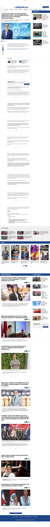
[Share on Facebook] (2, 47)
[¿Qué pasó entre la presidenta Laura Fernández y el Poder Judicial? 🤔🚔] (44, 252)
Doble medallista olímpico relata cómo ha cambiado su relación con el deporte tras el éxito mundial (44, 232)
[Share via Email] (2, 52)
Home (2, 11)
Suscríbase (35, 516)
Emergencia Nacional (17, 121)
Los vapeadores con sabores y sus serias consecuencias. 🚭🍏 (34, 262)
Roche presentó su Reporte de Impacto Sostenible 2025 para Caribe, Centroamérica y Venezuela (5, 262)
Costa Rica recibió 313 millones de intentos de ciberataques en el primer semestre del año (11, 232)
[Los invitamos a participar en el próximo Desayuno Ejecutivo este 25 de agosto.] (25, 252)
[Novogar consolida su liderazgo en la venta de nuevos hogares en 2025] (37, 286)
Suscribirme (26, 84)
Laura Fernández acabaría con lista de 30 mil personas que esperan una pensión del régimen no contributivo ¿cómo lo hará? (45, 18)
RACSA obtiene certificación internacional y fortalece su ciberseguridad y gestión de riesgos (45, 34)
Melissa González (4, 319)
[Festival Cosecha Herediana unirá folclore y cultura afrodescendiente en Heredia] (20, 61)
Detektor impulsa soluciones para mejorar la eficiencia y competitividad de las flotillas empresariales (44, 311)
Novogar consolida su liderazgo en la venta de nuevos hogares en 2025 (44, 287)
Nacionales (4, 11)
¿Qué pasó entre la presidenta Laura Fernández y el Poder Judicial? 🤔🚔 (44, 262)
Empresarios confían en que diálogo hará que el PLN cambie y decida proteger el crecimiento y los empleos (15, 384)
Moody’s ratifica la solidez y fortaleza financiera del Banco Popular (45, 26)
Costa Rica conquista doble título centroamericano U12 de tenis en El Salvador (28, 237)
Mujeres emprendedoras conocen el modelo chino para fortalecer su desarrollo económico (14, 316)
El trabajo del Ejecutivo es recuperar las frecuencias (14, 127)
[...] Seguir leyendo (16, 306)
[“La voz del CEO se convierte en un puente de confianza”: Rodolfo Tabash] (37, 318)
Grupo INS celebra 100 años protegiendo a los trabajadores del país (45, 43)
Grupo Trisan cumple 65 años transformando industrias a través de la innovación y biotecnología (44, 280)
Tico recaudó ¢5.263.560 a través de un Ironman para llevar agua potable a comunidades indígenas (28, 232)
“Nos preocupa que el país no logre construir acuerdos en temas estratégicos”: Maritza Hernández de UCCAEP (14, 279)
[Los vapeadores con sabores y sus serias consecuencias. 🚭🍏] (34, 252)
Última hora (44, 14)
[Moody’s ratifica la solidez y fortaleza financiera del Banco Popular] (37, 26)
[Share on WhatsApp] (2, 50)
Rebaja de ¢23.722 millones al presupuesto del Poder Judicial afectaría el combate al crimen (12, 237)
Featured (43, 24)
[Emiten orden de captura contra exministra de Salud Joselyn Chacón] (15, 468)
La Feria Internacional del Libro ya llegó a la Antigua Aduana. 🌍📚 (14, 262)
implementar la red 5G (10, 70)
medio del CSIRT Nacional (11, 108)
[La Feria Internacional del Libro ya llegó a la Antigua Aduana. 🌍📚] (15, 252)
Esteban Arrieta (4, 282)
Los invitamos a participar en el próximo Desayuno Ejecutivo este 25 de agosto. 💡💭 (25, 262)
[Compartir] (2, 54)
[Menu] (2, 7)
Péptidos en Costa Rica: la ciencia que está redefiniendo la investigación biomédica (44, 304)
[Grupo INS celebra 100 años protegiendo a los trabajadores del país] (37, 42)
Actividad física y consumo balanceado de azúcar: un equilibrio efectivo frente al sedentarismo (13, 348)
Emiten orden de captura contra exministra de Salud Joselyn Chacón (14, 456)
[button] (46, 7)
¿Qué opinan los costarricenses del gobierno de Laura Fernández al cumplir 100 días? (15, 485)
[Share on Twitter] (2, 49)
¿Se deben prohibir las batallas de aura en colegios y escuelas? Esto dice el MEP (14, 61)
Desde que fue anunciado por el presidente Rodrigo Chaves (15, 43)
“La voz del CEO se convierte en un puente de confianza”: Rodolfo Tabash (44, 318)
